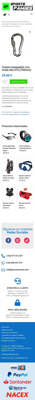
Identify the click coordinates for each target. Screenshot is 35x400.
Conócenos (5, 327)
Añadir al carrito (18, 81)
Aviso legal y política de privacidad (13, 338)
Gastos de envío (7, 330)
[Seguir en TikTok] (26, 240)
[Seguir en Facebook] (8, 240)
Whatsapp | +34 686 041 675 (18, 293)
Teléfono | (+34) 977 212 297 (18, 291)
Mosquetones (14, 24)
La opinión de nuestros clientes (12, 335)
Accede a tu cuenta (8, 341)
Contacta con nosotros (9, 332)
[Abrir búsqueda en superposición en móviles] (9, 14)
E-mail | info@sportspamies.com (17, 296)
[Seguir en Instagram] (17, 240)
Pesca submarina (12, 22)
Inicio (3, 22)
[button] (30, 32)
